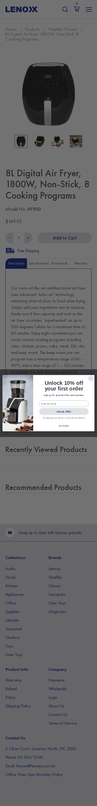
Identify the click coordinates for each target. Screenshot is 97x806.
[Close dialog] (91, 378)
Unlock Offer (64, 411)
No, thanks (64, 425)
